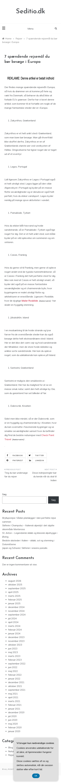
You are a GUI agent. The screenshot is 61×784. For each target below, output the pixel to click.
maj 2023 (13, 652)
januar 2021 (14, 708)
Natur (11, 751)
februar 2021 (15, 704)
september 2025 (16, 588)
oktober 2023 (15, 644)
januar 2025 (14, 603)
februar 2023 (15, 659)
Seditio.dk (30, 11)
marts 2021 (14, 701)
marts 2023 (14, 656)
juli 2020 (12, 716)
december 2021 (16, 682)
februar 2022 (15, 674)
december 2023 (16, 637)
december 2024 (16, 607)
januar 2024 (14, 633)
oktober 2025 (15, 584)
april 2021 (13, 697)
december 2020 (16, 712)
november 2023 (16, 641)
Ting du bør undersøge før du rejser (16, 474)
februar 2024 (15, 629)
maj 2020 (13, 723)
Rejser (11, 755)
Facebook (18, 455)
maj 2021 (13, 693)
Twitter (39, 455)
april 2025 (13, 592)
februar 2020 (15, 727)
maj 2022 (13, 671)
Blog (10, 747)
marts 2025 (14, 596)
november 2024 (16, 611)
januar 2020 (14, 731)
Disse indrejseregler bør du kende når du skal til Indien (44, 476)
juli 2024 (12, 618)
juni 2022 (12, 667)
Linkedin (39, 460)
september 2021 (16, 689)
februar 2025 (15, 599)
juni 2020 (12, 720)
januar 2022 (14, 678)
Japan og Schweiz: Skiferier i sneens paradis (24, 548)
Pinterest (18, 460)
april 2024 (13, 622)
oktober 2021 (15, 686)
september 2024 (16, 614)
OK (35, 776)
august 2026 (14, 580)
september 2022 (16, 663)
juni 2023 (12, 648)
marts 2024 (14, 626)
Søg (4, 494)
